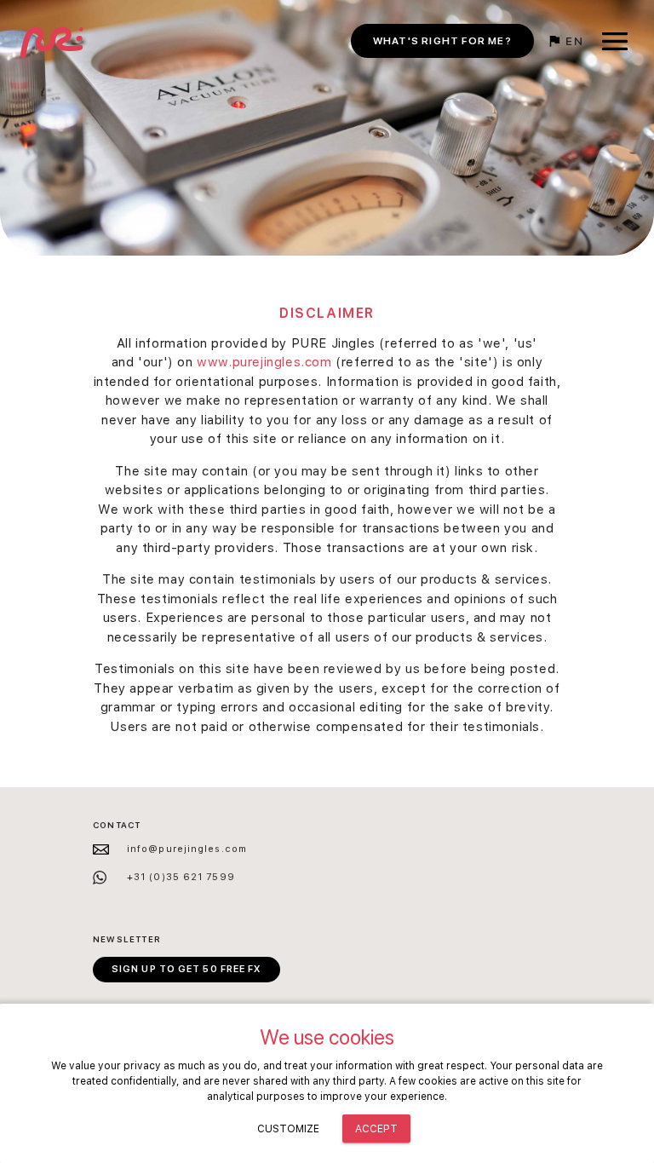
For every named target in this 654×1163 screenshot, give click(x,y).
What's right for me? (442, 41)
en (572, 41)
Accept (376, 1129)
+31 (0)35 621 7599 (181, 877)
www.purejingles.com (264, 362)
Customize (288, 1129)
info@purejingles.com (187, 849)
